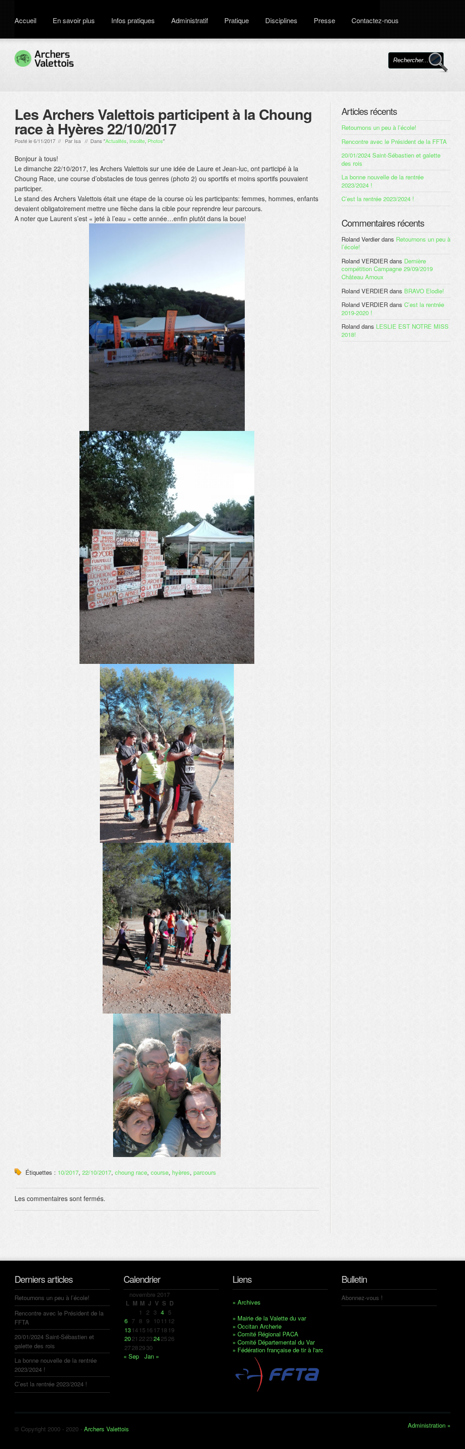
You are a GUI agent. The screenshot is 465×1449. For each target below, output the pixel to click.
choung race (131, 1172)
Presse (324, 20)
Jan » (151, 1356)
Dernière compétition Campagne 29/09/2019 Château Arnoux (387, 269)
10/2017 (68, 1172)
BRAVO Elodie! (424, 291)
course (159, 1172)
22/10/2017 (96, 1172)
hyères (181, 1172)
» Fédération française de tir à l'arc (277, 1349)
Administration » (429, 1425)
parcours (204, 1172)
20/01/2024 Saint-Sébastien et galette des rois (390, 159)
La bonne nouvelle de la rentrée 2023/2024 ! (382, 181)
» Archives (246, 1302)
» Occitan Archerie (257, 1326)
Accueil (25, 20)
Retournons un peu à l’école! (378, 127)
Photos (155, 140)
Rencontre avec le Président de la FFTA (394, 141)
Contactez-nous (375, 20)
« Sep (131, 1356)
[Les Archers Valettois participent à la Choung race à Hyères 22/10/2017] (167, 327)
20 (127, 1338)
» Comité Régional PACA (265, 1334)
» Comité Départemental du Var (273, 1342)
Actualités (116, 140)
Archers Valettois (106, 1428)
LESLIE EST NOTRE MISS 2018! (395, 330)
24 (156, 1338)
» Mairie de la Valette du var (269, 1318)
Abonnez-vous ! (362, 1297)
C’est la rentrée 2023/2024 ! (377, 198)
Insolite (137, 140)
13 (127, 1329)
